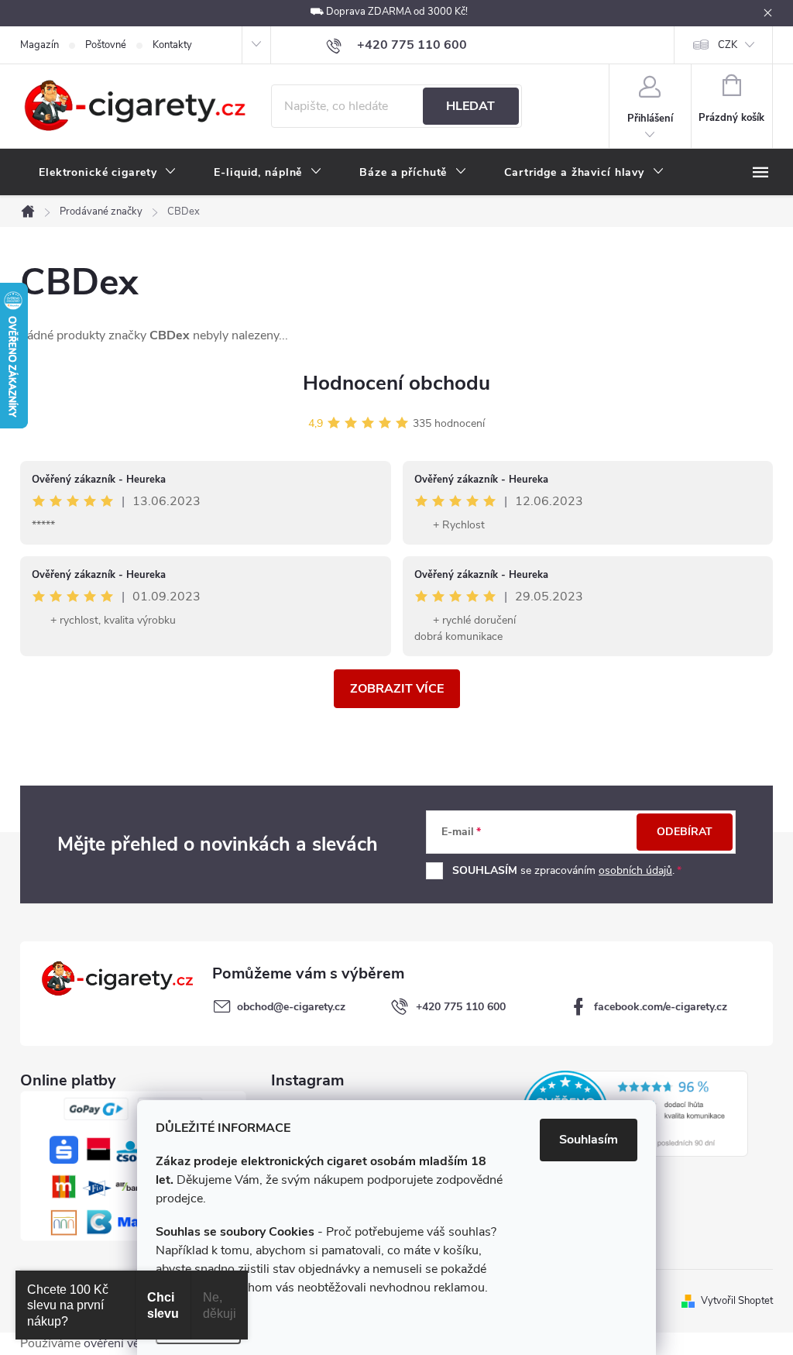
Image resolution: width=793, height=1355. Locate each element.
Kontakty (172, 45)
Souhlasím (588, 1139)
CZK (727, 45)
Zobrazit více (397, 688)
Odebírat (684, 831)
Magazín (39, 45)
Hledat (470, 106)
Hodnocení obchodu (396, 383)
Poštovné (105, 45)
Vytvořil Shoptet (737, 1301)
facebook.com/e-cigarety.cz (660, 1006)
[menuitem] (107, 173)
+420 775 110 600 (461, 1006)
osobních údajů (635, 870)
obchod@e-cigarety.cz (291, 1006)
